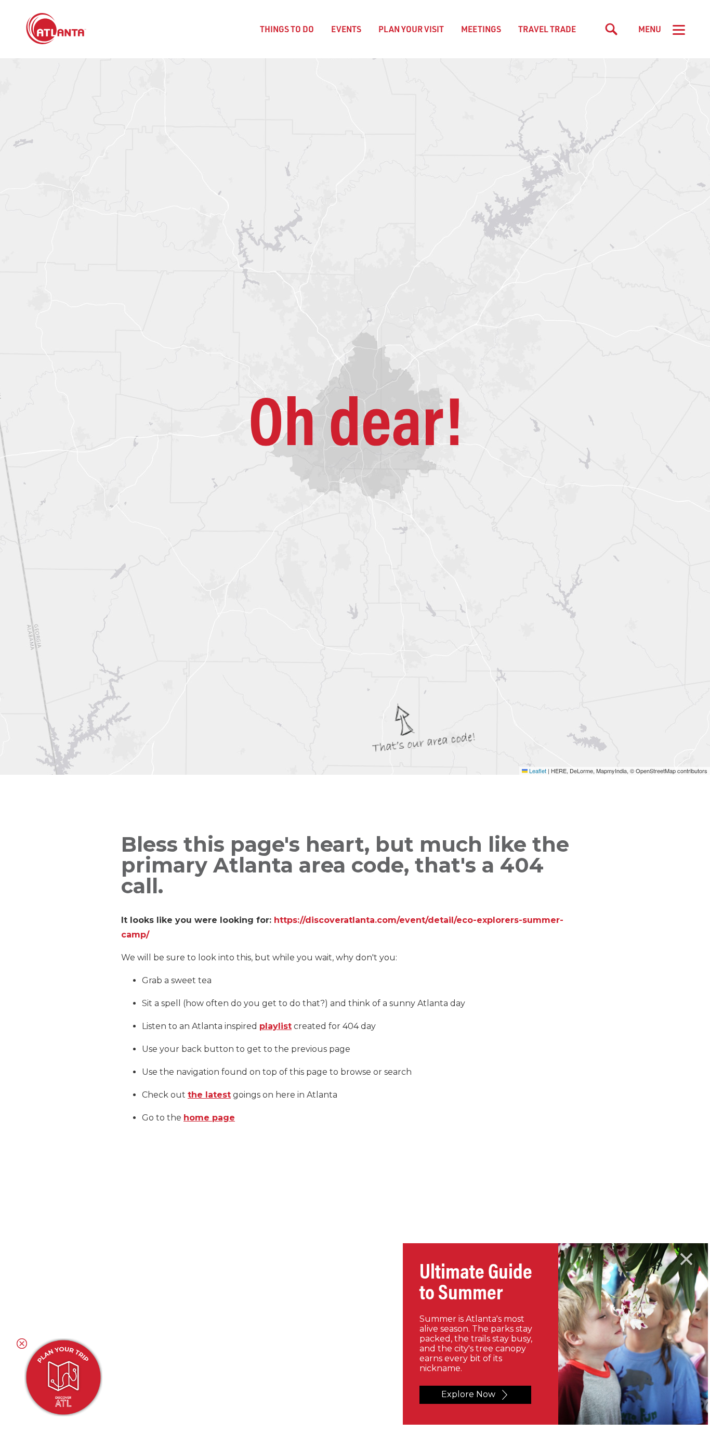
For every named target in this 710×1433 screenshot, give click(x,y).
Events (346, 28)
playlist (275, 1026)
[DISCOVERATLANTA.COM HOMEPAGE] (56, 29)
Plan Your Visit (411, 28)
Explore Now (468, 1394)
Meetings (481, 28)
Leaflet (537, 770)
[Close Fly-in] (686, 1259)
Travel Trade (547, 28)
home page (209, 1118)
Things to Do (287, 28)
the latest (209, 1095)
